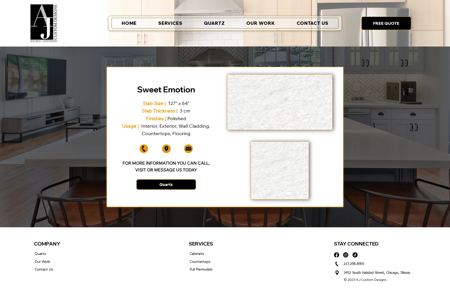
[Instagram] (345, 254)
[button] (386, 23)
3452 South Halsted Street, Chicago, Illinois (377, 273)
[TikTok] (355, 254)
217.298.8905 (354, 264)
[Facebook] (336, 254)
